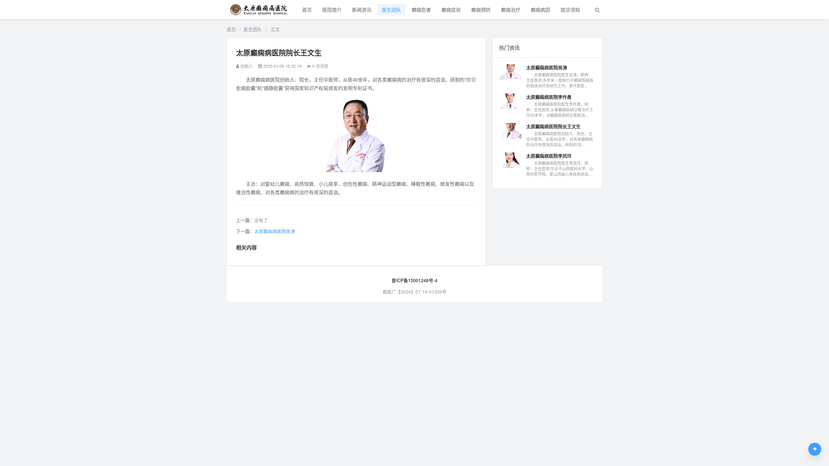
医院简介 (332, 9)
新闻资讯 (361, 9)
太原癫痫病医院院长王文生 (553, 126)
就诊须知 (570, 9)
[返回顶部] (814, 449)
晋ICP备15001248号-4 (414, 280)
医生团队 (391, 9)
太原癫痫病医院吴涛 (274, 231)
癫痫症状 (451, 9)
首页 (307, 9)
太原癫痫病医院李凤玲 (549, 155)
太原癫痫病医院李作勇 (549, 97)
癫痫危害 (421, 9)
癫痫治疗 (510, 9)
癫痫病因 (540, 9)
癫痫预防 (481, 9)
